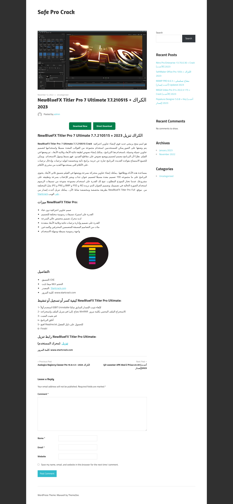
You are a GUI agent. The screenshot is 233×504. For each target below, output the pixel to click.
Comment (43, 394)
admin (57, 114)
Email (41, 447)
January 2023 (166, 150)
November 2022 (167, 154)
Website (42, 456)
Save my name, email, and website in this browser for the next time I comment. (79, 464)
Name (41, 438)
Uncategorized (166, 176)
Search (159, 32)
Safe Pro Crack (56, 12)
